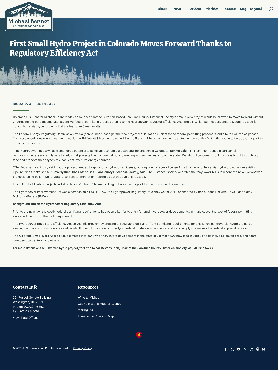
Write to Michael (89, 297)
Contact (230, 9)
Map (243, 9)
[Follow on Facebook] (226, 349)
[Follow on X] (232, 349)
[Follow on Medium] (245, 349)
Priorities (211, 9)
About (162, 9)
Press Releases (44, 103)
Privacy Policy (82, 348)
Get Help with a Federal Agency (99, 303)
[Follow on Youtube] (239, 349)
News (178, 9)
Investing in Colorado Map (96, 316)
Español (256, 9)
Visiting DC (85, 310)
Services (194, 9)
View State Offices (25, 317)
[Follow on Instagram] (251, 349)
